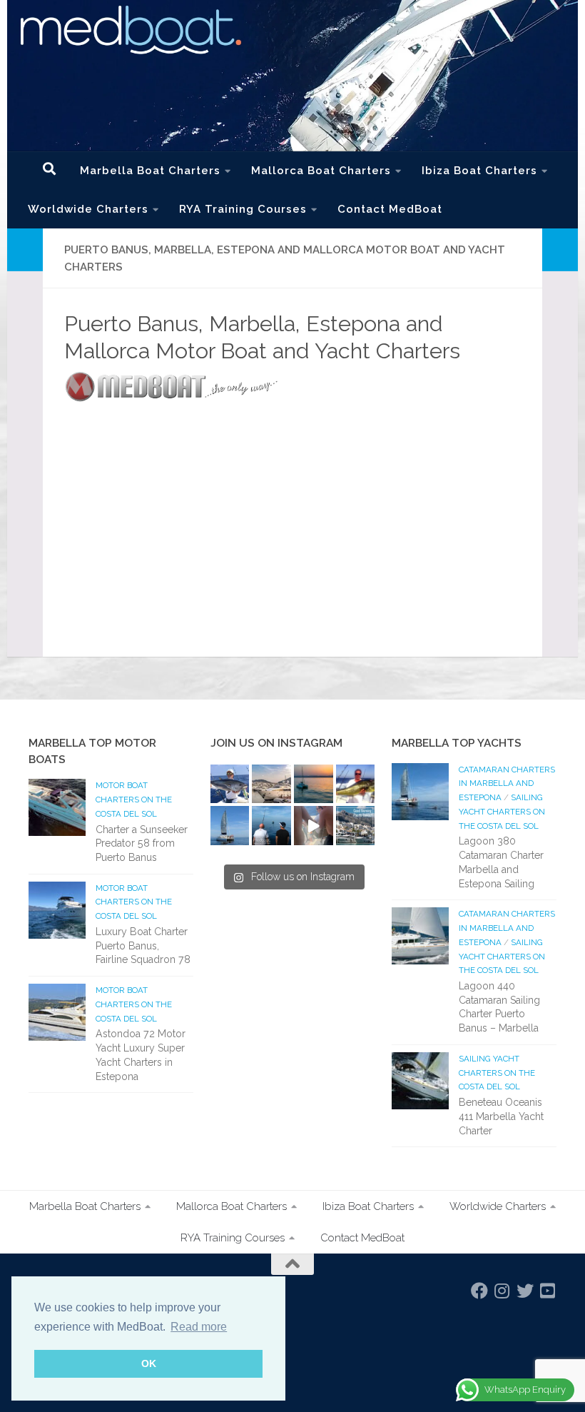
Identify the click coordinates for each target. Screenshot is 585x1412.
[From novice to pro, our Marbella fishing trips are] (355, 784)
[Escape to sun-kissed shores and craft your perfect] (271, 784)
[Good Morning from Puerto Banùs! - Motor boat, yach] (355, 825)
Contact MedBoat (389, 209)
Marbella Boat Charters (150, 170)
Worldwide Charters (88, 209)
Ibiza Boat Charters (479, 170)
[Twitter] (525, 1290)
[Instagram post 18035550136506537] (313, 825)
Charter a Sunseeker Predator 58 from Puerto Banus (142, 843)
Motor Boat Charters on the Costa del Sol (134, 799)
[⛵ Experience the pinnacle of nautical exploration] (230, 825)
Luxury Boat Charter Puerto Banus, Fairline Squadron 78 (143, 945)
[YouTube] (547, 1290)
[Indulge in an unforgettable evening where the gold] (313, 784)
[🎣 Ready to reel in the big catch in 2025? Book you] (271, 825)
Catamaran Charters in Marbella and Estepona (507, 783)
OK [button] (148, 1363)
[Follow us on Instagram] (502, 1290)
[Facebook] (479, 1290)
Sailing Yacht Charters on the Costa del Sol (502, 811)
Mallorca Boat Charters (321, 170)
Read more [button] (199, 1327)
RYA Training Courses (243, 209)
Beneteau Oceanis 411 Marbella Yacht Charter (501, 1116)
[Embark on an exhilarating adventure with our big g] (230, 784)
